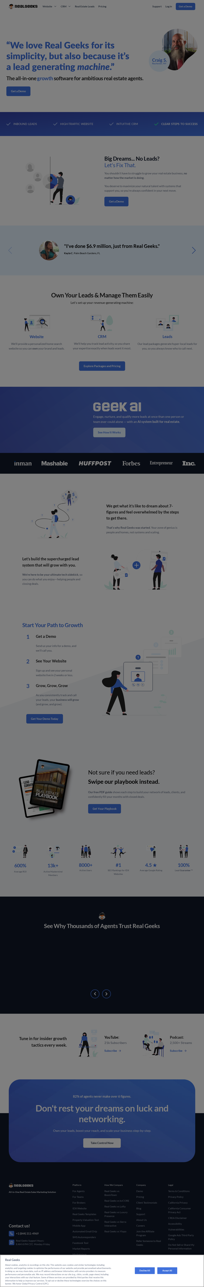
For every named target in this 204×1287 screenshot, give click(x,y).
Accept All (167, 1270)
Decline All (144, 1270)
